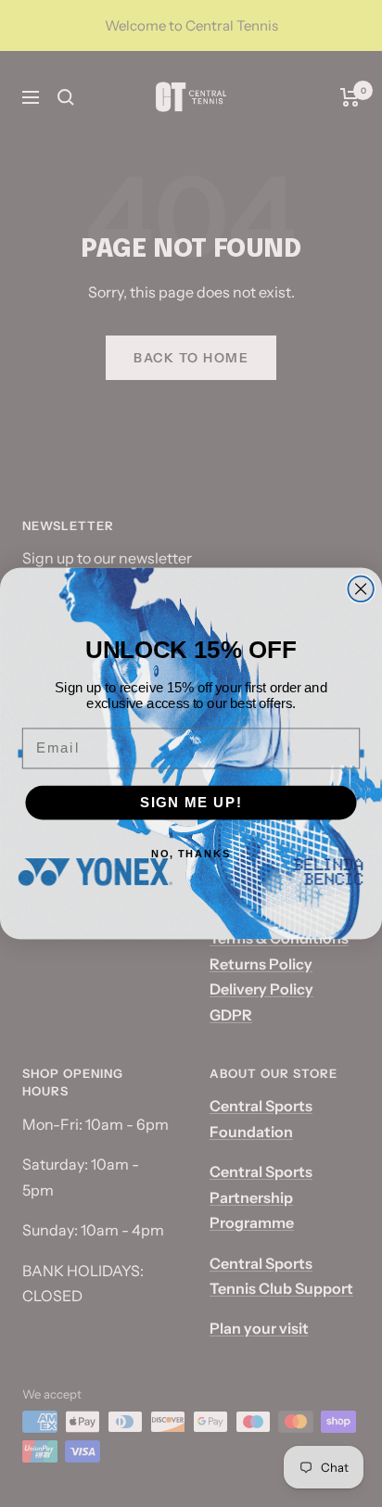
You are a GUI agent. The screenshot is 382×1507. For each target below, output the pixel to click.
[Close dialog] (360, 589)
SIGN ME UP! (191, 802)
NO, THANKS (191, 854)
